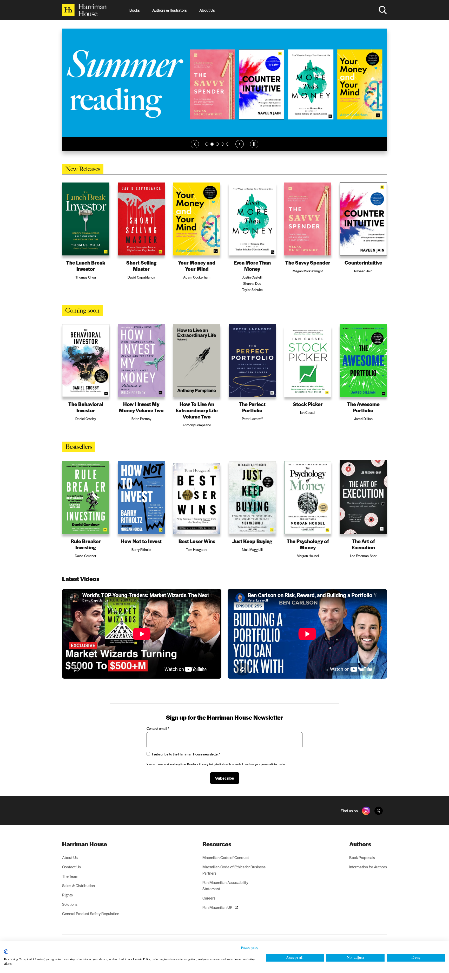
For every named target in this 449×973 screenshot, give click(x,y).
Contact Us (71, 866)
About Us (207, 10)
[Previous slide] (195, 144)
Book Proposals (362, 857)
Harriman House (84, 844)
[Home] (84, 10)
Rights (67, 894)
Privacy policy (249, 948)
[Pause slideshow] (254, 144)
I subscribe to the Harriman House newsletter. (186, 754)
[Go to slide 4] (222, 144)
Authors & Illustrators (169, 10)
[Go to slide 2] (212, 144)
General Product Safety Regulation (90, 913)
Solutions (69, 904)
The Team (70, 876)
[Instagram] (366, 811)
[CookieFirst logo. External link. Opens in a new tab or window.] (6, 951)
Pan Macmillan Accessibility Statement (225, 885)
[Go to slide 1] (206, 144)
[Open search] (383, 10)
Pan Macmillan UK (217, 907)
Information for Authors (368, 866)
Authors (360, 844)
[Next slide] (239, 144)
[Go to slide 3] (217, 144)
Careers (208, 898)
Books (134, 10)
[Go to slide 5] (227, 144)
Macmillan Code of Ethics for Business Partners (234, 870)
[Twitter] (378, 811)
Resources (216, 844)
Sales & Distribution (78, 885)
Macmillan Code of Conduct (225, 857)
